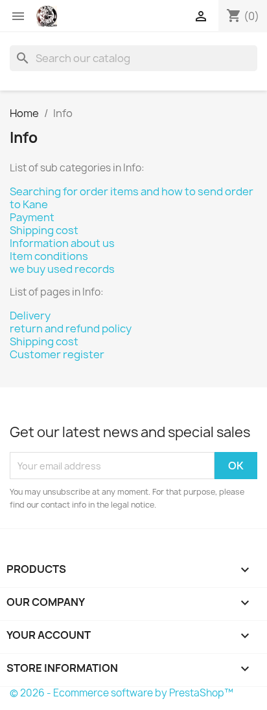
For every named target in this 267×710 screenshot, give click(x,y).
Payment (32, 217)
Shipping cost (44, 230)
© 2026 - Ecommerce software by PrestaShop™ (121, 693)
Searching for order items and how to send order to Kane (131, 197)
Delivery (30, 315)
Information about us (62, 243)
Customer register (57, 354)
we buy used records (62, 269)
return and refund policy (71, 328)
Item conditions (49, 256)
